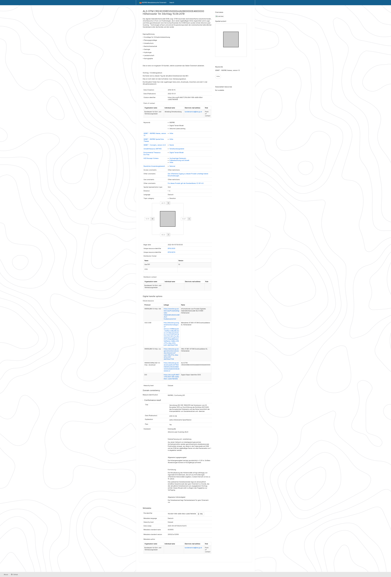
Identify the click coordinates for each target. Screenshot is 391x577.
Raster (172, 145)
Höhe (171, 133)
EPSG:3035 (171, 248)
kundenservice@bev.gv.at (193, 112)
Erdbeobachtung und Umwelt (179, 160)
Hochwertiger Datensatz (178, 158)
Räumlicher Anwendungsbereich (154, 166)
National (172, 166)
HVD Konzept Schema (151, 158)
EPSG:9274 (171, 252)
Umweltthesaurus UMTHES (153, 149)
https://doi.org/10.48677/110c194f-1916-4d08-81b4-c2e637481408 (171, 377)
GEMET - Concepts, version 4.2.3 (155, 145)
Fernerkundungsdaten (177, 149)
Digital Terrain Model (176, 152)
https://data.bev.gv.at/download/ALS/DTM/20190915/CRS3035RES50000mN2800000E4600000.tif (171, 367)
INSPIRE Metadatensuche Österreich (154, 2)
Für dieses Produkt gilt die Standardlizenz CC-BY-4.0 (186, 183)
